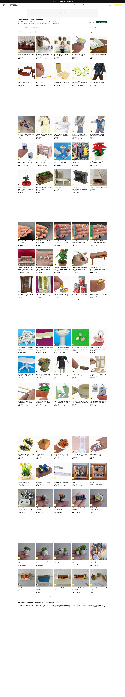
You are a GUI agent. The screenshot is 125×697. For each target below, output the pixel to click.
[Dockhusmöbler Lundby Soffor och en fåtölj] (98, 578)
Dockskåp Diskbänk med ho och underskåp (43, 588)
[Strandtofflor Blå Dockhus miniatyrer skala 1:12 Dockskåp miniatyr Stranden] (44, 471)
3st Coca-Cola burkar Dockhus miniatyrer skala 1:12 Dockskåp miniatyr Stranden (79, 295)
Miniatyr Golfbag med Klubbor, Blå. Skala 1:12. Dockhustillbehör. (80, 241)
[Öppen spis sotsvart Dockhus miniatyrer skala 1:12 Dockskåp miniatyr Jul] (80, 177)
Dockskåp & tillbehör (25, 28)
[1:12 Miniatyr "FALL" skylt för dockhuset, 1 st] (80, 498)
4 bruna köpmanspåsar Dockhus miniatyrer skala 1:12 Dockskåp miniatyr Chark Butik (61, 81)
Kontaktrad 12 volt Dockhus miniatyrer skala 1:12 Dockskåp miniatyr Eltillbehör (61, 481)
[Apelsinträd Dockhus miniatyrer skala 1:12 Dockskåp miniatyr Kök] (62, 257)
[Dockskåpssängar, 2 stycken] (26, 578)
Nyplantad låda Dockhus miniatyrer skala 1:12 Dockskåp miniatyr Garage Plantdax (44, 188)
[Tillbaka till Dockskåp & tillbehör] (18, 28)
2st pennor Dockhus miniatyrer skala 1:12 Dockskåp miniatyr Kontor (43, 81)
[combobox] (48, 5)
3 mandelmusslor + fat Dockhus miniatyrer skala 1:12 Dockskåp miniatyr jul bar (61, 295)
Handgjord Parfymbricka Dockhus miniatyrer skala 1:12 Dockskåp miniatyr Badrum (98, 348)
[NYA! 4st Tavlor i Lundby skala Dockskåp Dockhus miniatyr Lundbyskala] (62, 44)
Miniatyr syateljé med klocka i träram (79, 481)
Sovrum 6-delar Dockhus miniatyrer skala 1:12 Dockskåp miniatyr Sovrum (26, 81)
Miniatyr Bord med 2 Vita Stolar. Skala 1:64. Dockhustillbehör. (43, 268)
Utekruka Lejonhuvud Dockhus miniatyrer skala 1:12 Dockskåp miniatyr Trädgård (43, 375)
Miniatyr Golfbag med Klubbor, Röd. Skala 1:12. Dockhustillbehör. (62, 241)
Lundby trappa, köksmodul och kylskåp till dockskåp (79, 161)
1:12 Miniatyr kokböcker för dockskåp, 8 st (96, 561)
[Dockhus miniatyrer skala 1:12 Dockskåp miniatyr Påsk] (26, 471)
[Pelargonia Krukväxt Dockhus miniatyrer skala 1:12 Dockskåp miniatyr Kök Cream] (44, 391)
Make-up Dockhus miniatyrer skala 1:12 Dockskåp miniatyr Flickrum (26, 455)
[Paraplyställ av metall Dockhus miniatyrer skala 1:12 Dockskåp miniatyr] (80, 444)
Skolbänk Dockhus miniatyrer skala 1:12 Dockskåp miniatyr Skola (62, 402)
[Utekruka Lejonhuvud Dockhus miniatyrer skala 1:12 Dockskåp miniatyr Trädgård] (44, 364)
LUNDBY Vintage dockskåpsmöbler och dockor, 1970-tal (26, 135)
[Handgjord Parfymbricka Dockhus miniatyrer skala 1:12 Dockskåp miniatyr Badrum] (98, 337)
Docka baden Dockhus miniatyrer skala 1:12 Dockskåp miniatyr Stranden (44, 135)
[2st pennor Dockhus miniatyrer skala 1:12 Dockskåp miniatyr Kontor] (44, 71)
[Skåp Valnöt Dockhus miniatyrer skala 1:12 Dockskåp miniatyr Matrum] (26, 284)
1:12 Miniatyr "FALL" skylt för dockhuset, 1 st (79, 508)
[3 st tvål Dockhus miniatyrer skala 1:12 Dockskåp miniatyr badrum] (80, 337)
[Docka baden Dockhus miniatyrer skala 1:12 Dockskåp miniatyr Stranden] (44, 124)
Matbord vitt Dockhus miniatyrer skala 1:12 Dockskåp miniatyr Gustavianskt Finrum (25, 375)
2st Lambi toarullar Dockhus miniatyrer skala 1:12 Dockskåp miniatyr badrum (25, 161)
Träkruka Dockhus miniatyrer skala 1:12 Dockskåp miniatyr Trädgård (44, 455)
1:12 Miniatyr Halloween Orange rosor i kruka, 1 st (61, 508)
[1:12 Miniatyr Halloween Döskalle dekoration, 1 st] (44, 498)
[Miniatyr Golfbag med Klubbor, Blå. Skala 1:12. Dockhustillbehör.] (80, 231)
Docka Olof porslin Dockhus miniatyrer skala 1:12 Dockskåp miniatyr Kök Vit (79, 135)
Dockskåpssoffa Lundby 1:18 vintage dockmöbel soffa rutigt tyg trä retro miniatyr (25, 268)
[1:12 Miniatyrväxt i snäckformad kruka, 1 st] (26, 551)
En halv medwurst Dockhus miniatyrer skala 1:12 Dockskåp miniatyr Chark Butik (79, 375)
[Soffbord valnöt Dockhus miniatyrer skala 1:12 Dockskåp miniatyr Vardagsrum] (98, 257)
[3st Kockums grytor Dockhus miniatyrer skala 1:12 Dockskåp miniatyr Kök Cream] (80, 71)
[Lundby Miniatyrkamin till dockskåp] (98, 177)
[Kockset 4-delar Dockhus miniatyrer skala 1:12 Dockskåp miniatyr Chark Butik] (98, 444)
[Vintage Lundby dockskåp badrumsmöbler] (80, 578)
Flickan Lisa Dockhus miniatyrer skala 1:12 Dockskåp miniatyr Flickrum (97, 81)
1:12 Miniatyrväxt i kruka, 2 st (61, 561)
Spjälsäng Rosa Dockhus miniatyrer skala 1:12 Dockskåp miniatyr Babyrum (44, 161)
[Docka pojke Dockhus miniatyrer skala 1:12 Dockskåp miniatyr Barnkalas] (98, 124)
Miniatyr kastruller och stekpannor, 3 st (26, 55)
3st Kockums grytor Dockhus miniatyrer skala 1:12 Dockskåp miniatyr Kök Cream (79, 81)
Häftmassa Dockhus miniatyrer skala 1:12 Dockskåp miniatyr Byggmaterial (79, 268)
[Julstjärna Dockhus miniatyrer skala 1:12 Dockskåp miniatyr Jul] (98, 151)
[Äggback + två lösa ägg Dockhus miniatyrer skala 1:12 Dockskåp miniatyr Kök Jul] (98, 44)
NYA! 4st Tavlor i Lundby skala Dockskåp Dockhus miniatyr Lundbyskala (61, 55)
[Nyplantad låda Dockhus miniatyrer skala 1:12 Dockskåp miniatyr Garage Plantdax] (44, 177)
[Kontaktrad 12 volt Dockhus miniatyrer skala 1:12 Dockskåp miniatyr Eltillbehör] (62, 471)
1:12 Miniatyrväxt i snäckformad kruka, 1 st (25, 561)
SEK (87, 5)
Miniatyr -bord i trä (58, 187)
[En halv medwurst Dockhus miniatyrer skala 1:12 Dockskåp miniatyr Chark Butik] (80, 364)
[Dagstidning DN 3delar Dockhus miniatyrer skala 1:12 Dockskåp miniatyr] (26, 337)
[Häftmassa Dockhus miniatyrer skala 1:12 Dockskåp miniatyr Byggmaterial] (80, 257)
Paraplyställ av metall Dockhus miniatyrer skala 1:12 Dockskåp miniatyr (79, 455)
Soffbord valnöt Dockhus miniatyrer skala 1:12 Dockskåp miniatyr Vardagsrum (97, 268)
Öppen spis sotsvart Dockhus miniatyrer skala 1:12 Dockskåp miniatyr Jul (79, 188)
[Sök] (74, 5)
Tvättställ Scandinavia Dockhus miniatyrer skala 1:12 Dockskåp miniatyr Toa (61, 348)
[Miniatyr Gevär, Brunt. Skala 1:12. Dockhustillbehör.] (26, 231)
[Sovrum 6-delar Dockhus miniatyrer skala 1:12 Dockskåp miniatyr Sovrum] (26, 71)
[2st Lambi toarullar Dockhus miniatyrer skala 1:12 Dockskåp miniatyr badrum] (26, 151)
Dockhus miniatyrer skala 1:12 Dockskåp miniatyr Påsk (25, 481)
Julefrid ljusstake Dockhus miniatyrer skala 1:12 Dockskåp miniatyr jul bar (25, 188)
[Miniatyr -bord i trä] (62, 177)
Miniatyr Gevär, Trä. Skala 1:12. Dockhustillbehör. (43, 241)
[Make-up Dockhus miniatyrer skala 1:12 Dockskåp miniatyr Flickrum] (26, 444)
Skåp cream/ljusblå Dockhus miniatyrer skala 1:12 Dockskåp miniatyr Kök (43, 295)
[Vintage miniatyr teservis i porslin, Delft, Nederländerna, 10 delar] (26, 498)
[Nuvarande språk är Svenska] (83, 5)
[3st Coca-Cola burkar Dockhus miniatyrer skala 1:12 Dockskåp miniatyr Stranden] (80, 284)
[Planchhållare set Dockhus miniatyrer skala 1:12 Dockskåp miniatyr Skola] (26, 391)
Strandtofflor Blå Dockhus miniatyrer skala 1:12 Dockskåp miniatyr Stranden (43, 481)
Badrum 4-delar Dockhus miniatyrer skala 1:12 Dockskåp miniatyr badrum (62, 161)
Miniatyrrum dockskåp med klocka (98, 481)
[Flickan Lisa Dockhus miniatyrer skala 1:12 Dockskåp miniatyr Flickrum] (98, 71)
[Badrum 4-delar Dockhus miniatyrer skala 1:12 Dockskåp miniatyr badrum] (62, 151)
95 (71, 597)
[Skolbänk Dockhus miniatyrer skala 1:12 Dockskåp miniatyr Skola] (62, 391)
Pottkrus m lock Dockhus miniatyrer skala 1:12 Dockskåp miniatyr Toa (80, 402)
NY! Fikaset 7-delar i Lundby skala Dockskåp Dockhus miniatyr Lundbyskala (44, 55)
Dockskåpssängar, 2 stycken (24, 587)
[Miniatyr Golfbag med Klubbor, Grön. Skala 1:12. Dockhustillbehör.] (98, 231)
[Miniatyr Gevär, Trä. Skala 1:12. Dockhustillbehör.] (44, 231)
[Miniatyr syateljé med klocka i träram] (80, 471)
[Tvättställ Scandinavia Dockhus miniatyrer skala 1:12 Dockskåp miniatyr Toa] (62, 337)
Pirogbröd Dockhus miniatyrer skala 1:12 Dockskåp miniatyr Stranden (98, 295)
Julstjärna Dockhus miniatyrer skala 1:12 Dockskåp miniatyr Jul (98, 161)
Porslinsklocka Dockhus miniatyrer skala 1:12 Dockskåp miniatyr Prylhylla (98, 402)
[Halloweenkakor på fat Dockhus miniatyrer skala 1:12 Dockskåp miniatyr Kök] (62, 444)
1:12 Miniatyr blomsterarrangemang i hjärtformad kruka (98, 508)
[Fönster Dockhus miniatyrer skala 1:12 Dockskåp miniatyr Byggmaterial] (98, 364)
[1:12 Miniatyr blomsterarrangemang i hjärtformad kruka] (98, 498)
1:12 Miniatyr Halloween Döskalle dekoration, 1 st (44, 508)
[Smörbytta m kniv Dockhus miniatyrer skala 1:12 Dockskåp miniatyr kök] (80, 44)
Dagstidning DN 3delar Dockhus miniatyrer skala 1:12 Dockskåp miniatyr (25, 348)
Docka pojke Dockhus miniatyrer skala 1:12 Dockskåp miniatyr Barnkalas (98, 135)
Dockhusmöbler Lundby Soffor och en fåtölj (98, 588)
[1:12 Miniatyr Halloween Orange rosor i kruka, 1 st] (62, 498)
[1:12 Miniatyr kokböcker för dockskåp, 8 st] (98, 551)
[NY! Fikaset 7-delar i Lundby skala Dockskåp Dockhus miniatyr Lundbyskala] (44, 44)
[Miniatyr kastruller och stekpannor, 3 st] (26, 44)
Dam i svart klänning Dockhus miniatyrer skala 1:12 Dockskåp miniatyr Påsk (61, 375)
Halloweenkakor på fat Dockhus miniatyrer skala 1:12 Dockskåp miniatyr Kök (61, 455)
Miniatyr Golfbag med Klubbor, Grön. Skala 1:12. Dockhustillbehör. (98, 241)
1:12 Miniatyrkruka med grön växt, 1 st (44, 561)
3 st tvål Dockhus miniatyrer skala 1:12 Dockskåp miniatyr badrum (80, 348)
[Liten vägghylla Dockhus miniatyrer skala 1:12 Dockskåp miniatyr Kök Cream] (44, 337)
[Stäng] (123, 1)
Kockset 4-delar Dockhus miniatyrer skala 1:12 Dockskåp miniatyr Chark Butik (97, 455)
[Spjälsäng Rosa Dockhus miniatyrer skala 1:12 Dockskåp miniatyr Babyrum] (44, 151)
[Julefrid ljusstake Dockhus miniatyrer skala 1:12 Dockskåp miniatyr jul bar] (26, 177)
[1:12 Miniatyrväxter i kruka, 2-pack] (80, 551)
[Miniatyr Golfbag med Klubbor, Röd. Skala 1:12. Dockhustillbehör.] (62, 231)
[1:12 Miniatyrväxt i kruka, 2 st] (62, 551)
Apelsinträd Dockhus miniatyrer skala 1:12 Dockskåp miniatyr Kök (62, 268)
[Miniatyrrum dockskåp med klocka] (98, 471)
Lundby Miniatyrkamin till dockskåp (98, 187)
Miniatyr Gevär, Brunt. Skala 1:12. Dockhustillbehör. (26, 241)
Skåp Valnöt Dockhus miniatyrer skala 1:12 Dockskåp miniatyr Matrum (25, 295)
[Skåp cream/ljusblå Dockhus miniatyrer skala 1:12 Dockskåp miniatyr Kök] (44, 284)
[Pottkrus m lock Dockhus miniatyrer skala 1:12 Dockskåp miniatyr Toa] (80, 391)
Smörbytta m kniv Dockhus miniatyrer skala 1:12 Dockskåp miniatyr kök (79, 55)
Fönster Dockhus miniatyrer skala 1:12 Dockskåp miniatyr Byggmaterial (98, 375)
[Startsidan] (14, 5)
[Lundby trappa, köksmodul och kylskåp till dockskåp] (80, 151)
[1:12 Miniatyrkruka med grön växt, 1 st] (44, 551)
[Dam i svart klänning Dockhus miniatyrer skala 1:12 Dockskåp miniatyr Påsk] (62, 364)
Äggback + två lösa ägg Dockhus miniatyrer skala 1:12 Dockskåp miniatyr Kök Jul (98, 55)
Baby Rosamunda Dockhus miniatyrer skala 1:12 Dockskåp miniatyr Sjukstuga (61, 135)
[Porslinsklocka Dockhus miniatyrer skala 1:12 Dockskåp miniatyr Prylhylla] (98, 391)
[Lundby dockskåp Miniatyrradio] (62, 578)
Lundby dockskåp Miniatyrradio (61, 587)
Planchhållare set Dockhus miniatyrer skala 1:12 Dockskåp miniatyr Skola (25, 402)
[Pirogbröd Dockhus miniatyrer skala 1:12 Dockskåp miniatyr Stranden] (98, 284)
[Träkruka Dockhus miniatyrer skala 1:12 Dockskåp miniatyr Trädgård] (44, 444)
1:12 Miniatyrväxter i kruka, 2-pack (80, 561)
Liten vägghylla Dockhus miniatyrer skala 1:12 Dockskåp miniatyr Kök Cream (44, 348)
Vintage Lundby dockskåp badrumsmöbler (78, 588)
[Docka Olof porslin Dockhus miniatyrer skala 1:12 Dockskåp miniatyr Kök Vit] (80, 124)
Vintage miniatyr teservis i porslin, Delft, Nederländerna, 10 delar (26, 508)
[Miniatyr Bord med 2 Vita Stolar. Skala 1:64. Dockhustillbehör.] (44, 257)
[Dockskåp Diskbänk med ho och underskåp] (44, 578)
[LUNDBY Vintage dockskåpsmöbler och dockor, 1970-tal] (26, 124)
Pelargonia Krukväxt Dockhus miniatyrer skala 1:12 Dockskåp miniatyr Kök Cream (43, 402)
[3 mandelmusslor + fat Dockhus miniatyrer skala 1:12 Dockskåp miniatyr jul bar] (62, 284)
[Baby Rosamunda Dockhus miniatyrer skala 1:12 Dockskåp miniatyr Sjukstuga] (62, 124)
